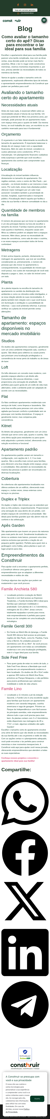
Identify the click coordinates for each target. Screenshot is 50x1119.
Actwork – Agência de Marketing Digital (33, 1116)
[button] (44, 20)
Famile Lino (11, 689)
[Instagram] (25, 4)
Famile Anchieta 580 (19, 589)
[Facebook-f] (17, 4)
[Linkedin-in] (31, 4)
